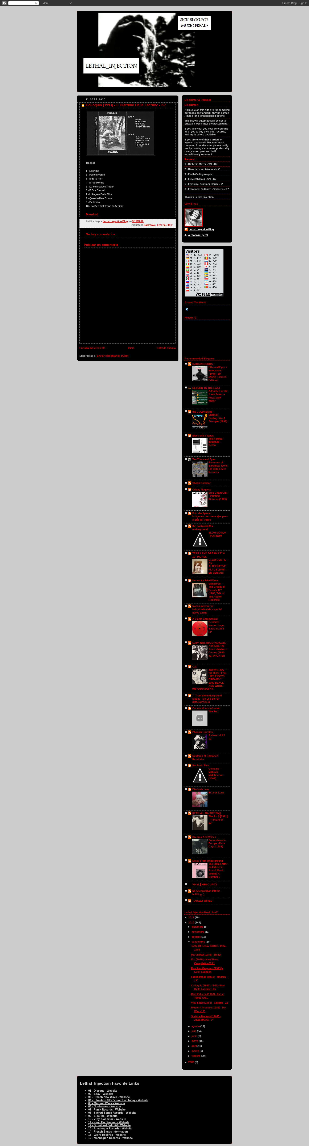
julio (194, 1031)
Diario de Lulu (200, 789)
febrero (196, 1055)
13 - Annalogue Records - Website (110, 1128)
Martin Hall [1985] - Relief (206, 954)
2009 (191, 1062)
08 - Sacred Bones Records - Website (112, 1112)
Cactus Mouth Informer (206, 708)
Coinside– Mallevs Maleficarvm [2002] (216, 773)
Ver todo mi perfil (198, 235)
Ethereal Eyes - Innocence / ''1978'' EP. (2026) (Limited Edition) (218, 374)
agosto (195, 1026)
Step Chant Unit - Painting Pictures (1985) (218, 496)
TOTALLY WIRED (202, 900)
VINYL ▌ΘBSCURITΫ (204, 884)
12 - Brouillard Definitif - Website (109, 1125)
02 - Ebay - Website (100, 1093)
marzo (195, 1051)
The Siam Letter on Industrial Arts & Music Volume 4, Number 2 (218, 871)
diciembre (197, 926)
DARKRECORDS (202, 364)
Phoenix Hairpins (202, 732)
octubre (196, 936)
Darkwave (150, 225)
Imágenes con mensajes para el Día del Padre (210, 518)
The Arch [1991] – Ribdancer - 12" (218, 819)
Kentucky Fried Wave (205, 580)
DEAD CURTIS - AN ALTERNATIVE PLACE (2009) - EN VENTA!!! (218, 566)
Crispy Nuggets (201, 489)
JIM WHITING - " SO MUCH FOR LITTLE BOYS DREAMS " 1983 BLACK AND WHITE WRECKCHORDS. (209, 679)
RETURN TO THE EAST (206, 388)
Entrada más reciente (92, 348)
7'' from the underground (207, 695)
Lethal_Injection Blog (201, 229)
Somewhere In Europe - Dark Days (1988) (217, 843)
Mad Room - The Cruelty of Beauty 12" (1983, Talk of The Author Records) (217, 591)
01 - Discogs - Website (102, 1090)
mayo (195, 1041)
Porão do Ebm (200, 765)
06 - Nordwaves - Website (104, 1106)
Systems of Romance (205, 756)
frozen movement (202, 606)
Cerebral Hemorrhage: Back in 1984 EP (216, 627)
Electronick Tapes (203, 435)
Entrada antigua (166, 348)
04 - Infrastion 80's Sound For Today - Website (118, 1100)
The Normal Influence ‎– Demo (215, 442)
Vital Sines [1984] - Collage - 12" (210, 1002)
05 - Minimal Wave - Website (106, 1103)
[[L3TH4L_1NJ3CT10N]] (206, 813)
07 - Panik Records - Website (106, 1109)
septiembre (198, 941)
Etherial (161, 225)
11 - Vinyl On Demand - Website (108, 1122)
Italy (170, 225)
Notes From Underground (207, 860)
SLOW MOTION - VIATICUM (217, 534)
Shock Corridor (201, 483)
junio (194, 1036)
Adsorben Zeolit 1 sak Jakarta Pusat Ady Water (218, 396)
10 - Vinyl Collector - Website (107, 1119)
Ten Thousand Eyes (204, 459)
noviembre (198, 931)
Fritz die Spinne (201, 513)
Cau (194, 666)
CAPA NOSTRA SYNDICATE (209, 642)
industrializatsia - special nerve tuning (207, 611)
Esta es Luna (216, 792)
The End (213, 711)
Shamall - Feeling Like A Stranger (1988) (218, 418)
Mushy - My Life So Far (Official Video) (205, 700)
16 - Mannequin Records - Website (110, 1137)
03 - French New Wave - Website (109, 1097)
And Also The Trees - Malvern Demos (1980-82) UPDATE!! (218, 651)
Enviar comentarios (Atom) (113, 355)
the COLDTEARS (202, 411)
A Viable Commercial (205, 619)
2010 (191, 922)
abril (194, 1046)
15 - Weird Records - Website (107, 1134)
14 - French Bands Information (108, 1131)
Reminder (198, 759)
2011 (191, 917)
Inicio (131, 348)
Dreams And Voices (204, 837)
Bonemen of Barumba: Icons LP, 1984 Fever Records (218, 467)
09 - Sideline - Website (102, 1115)
